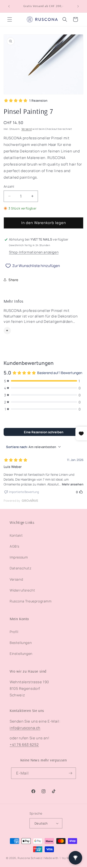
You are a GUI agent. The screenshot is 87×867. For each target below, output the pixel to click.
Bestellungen (21, 642)
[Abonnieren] (70, 773)
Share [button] (13, 279)
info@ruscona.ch (25, 727)
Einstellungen (21, 653)
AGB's (14, 546)
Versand (27, 129)
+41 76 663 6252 (24, 744)
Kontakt (16, 535)
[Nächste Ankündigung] (78, 6)
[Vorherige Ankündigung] (9, 6)
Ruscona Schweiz (30, 858)
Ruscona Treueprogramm (31, 601)
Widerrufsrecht (22, 590)
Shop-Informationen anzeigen (33, 252)
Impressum (19, 557)
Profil (14, 631)
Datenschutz (20, 568)
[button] (9, 19)
